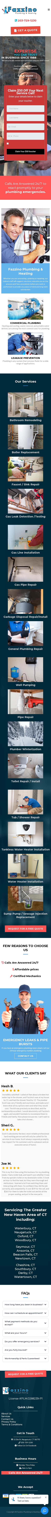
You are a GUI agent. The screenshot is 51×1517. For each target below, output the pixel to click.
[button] (49, 9)
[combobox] (10, 136)
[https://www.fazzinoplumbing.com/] (19, 9)
